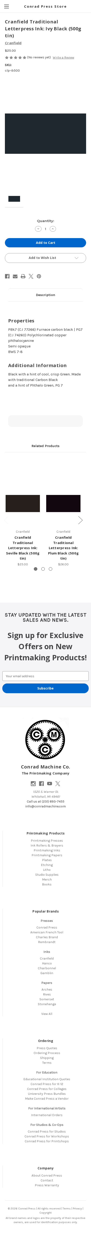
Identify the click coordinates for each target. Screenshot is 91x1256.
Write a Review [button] (63, 58)
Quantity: (45, 221)
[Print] (23, 276)
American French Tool (46, 932)
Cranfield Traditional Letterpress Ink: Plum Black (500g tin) (63, 547)
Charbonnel (47, 968)
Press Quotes (47, 1048)
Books (47, 884)
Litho (47, 870)
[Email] (15, 276)
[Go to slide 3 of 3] (50, 569)
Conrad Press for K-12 (47, 1084)
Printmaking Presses (47, 841)
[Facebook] (7, 276)
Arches (47, 990)
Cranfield (47, 958)
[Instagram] (33, 783)
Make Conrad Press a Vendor (47, 1099)
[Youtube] (49, 783)
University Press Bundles (47, 1094)
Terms (47, 1063)
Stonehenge (47, 1004)
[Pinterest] (39, 276)
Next (80, 520)
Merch (47, 879)
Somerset (46, 999)
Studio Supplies (47, 875)
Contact (47, 1180)
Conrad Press (46, 927)
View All (46, 1014)
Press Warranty (47, 1185)
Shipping (47, 1058)
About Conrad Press (47, 1175)
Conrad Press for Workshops (46, 1136)
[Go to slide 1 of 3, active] (35, 569)
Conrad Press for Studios (47, 1131)
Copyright (45, 1212)
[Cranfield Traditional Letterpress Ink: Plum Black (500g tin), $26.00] (63, 503)
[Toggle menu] (6, 6)
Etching (47, 865)
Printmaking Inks (47, 850)
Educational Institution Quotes (46, 1079)
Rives (47, 994)
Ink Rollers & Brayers (47, 845)
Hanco (47, 963)
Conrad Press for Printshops (47, 1141)
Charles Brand (47, 937)
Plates (47, 860)
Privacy (77, 1208)
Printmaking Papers (47, 855)
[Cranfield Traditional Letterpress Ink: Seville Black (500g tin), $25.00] (23, 503)
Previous (6, 520)
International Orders (47, 1115)
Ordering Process (47, 1053)
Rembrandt (47, 942)
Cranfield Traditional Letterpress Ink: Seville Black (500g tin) (23, 547)
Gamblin (46, 973)
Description (45, 295)
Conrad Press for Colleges (46, 1089)
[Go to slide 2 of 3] (43, 569)
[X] (31, 276)
